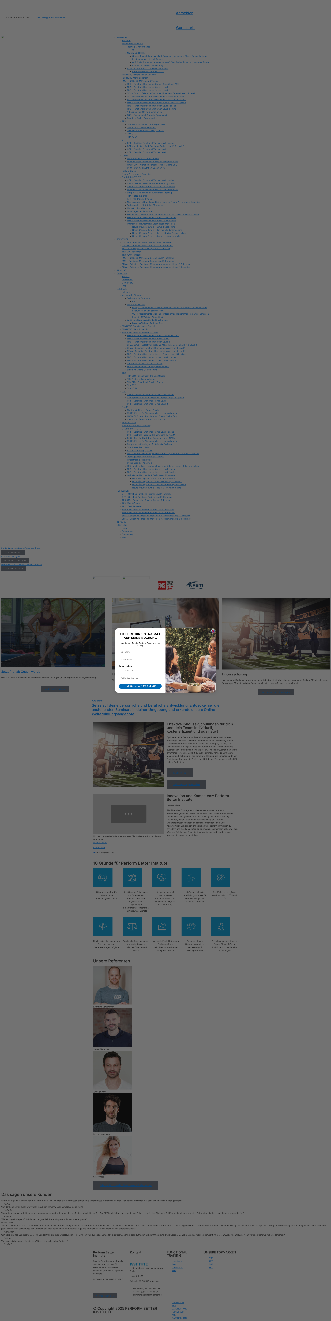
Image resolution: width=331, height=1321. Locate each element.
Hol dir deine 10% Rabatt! (140, 686)
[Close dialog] (213, 631)
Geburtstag (125, 666)
